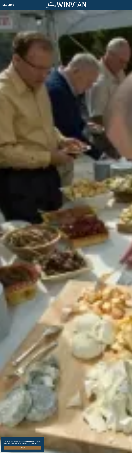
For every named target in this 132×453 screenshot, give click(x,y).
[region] (22, 444)
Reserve (8, 5)
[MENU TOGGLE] (128, 5)
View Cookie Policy (33, 443)
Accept (23, 448)
